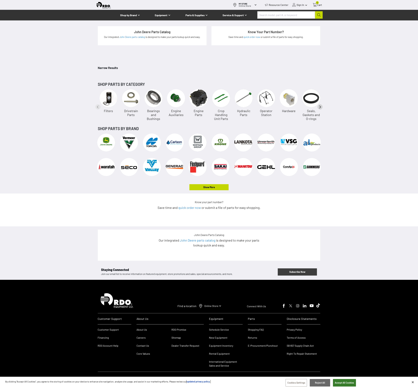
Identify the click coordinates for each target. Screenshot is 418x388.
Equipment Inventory (221, 345)
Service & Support (233, 15)
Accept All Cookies (344, 382)
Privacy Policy (294, 329)
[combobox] (290, 15)
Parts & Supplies (195, 15)
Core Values (143, 353)
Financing (103, 337)
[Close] (412, 382)
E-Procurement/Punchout (263, 345)
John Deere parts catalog (132, 36)
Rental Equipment (219, 353)
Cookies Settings (296, 382)
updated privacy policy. (198, 381)
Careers (141, 337)
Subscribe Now (297, 271)
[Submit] (319, 15)
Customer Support (108, 329)
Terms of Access (296, 337)
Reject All (320, 382)
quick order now (252, 36)
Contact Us (143, 345)
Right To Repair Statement (302, 353)
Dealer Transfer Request (185, 345)
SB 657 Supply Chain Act (300, 345)
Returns (252, 337)
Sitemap (176, 337)
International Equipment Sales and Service (223, 363)
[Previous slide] (98, 107)
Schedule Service (219, 329)
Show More (209, 187)
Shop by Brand (128, 15)
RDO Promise (178, 329)
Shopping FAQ (256, 329)
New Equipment (218, 337)
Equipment (161, 15)
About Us (142, 329)
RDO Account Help (108, 345)
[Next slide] (320, 107)
